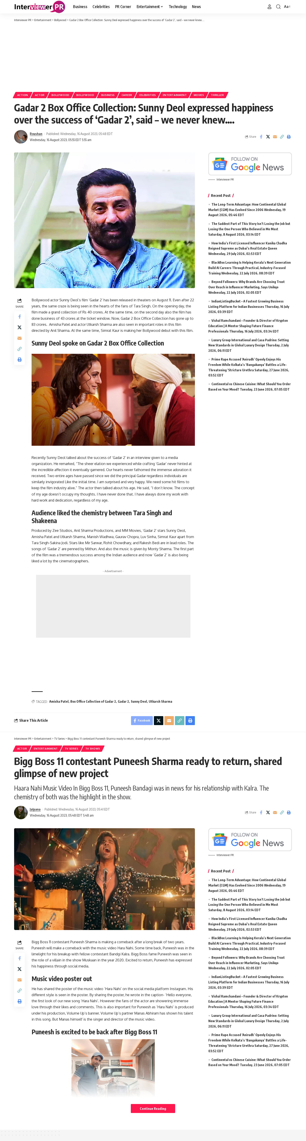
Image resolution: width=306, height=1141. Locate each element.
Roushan (36, 134)
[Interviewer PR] (40, 6)
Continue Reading (153, 1108)
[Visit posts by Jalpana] (21, 812)
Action (22, 95)
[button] (269, 6)
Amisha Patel (59, 701)
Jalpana (35, 809)
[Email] (275, 136)
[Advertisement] (153, 56)
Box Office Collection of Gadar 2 (93, 701)
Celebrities (147, 95)
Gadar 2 (123, 701)
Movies (199, 95)
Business (108, 95)
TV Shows (92, 748)
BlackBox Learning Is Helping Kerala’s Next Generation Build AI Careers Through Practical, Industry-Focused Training (249, 268)
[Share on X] (268, 136)
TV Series (71, 748)
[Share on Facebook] (261, 136)
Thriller (217, 95)
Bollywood (60, 95)
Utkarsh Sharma (160, 701)
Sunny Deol (139, 701)
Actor (40, 95)
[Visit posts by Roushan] (21, 136)
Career (127, 95)
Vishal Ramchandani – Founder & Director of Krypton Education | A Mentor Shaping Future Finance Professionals (248, 326)
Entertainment (175, 95)
